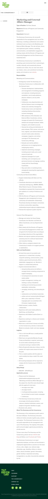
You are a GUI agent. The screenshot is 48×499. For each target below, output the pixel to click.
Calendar (14, 473)
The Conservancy (16, 479)
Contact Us (15, 481)
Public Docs (15, 484)
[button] (27, 12)
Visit (12, 470)
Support (14, 476)
